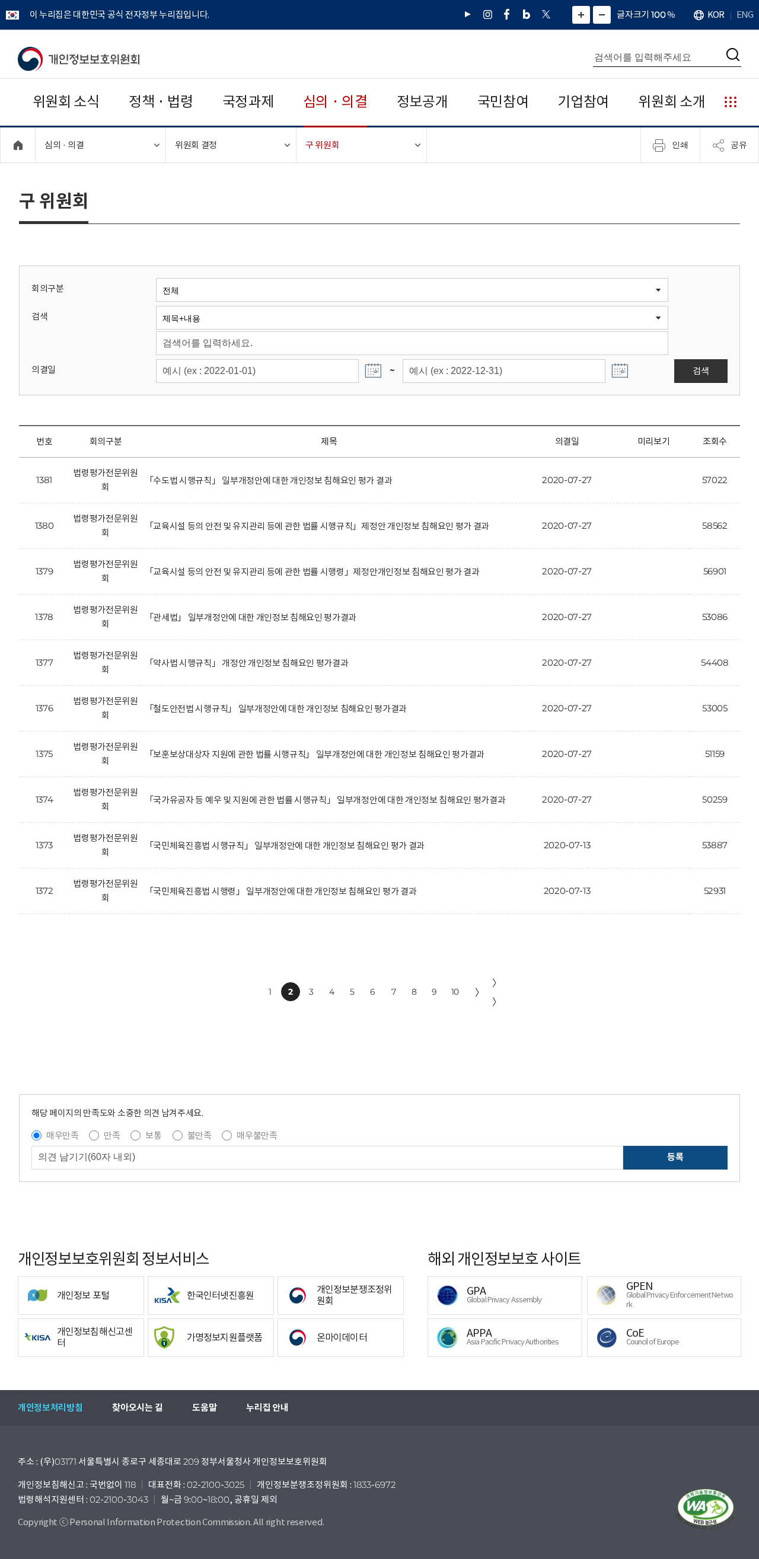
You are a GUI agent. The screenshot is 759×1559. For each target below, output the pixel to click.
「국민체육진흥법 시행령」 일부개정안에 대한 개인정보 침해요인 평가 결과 (281, 891)
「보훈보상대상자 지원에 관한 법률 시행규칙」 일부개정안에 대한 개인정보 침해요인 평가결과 (314, 754)
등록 (675, 1156)
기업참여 (583, 101)
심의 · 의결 (335, 101)
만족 (112, 1135)
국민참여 (503, 101)
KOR (715, 14)
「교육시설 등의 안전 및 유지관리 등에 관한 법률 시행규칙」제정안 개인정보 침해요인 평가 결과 (317, 526)
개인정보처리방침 (50, 1407)
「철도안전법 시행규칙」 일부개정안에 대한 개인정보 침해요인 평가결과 (276, 708)
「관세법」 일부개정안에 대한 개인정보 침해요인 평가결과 (250, 617)
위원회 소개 (671, 101)
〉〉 (497, 992)
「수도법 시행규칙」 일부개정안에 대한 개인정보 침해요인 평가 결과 (268, 480)
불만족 (199, 1135)
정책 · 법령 (161, 101)
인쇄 (680, 144)
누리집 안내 (267, 1407)
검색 (39, 316)
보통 (153, 1135)
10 (455, 991)
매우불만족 (257, 1135)
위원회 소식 (66, 101)
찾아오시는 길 (137, 1407)
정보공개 (422, 101)
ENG (744, 14)
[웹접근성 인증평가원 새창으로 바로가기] (705, 1509)
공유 (739, 144)
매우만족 (62, 1135)
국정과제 (248, 101)
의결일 (43, 369)
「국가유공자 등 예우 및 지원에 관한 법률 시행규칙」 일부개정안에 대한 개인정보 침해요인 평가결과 (325, 800)
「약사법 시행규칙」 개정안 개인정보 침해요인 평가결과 (247, 663)
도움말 (204, 1407)
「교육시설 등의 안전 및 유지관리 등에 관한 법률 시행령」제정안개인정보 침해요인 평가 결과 (312, 571)
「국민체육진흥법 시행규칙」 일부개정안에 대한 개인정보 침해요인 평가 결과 (285, 845)
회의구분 (47, 288)
